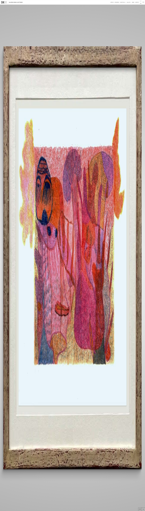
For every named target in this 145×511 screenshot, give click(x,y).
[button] (122, 2)
